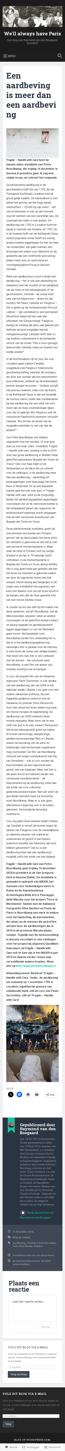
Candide (31, 1243)
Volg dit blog (19, 1374)
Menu (12, 56)
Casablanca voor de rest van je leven (33, 1255)
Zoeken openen (59, 56)
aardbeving (19, 1243)
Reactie (45, 1326)
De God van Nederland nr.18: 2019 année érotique (31, 1262)
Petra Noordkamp (22, 1246)
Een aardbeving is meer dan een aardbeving (31, 95)
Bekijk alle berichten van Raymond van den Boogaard (37, 1215)
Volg (8, 1424)
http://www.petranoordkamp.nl (35, 966)
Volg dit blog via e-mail (28, 1347)
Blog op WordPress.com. (32, 1439)
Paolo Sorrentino (46, 1243)
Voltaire (38, 1246)
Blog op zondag (21, 1237)
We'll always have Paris (32, 33)
